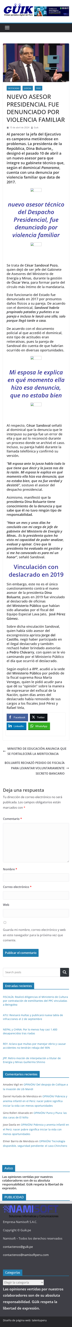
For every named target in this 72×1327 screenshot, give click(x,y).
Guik (36, 127)
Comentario (12, 819)
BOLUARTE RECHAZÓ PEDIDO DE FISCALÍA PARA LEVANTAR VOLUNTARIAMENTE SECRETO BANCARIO (35, 768)
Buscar (64, 972)
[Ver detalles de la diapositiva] (51, 11)
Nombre (10, 869)
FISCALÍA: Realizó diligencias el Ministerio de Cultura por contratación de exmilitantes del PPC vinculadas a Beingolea (35, 1000)
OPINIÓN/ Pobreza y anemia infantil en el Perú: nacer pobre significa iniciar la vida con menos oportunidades (35, 1101)
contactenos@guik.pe (18, 1247)
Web (6, 905)
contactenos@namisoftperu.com (26, 1255)
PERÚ (38, 88)
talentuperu (39, 1320)
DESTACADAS (13, 88)
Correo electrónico (17, 887)
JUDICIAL (27, 88)
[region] (51, 11)
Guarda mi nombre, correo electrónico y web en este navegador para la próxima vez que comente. (34, 935)
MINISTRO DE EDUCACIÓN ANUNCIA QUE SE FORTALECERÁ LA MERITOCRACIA (36, 751)
